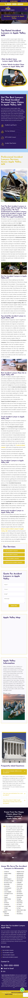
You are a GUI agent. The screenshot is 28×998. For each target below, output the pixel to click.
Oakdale (19, 882)
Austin (6, 875)
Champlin (7, 886)
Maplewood (20, 873)
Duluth (6, 895)
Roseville (19, 897)
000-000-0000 (11, 965)
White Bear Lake (21, 910)
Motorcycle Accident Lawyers (13, 562)
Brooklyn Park (8, 882)
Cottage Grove (8, 893)
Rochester (20, 893)
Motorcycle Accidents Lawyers (10, 957)
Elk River (6, 903)
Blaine (6, 877)
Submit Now (14, 605)
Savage (19, 899)
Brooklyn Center (8, 881)
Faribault (6, 904)
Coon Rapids (7, 892)
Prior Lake (19, 888)
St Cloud (19, 904)
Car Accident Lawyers (11, 551)
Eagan (6, 897)
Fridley (6, 908)
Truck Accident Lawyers (12, 558)
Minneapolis (20, 875)
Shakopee (19, 901)
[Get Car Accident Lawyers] (8, 8)
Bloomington (7, 879)
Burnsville (6, 884)
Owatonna (20, 884)
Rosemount (20, 895)
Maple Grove (20, 871)
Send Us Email (8, 968)
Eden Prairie (7, 899)
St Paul (19, 908)
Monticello (20, 879)
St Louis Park (20, 906)
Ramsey (19, 890)
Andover (6, 871)
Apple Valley (7, 873)
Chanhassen (7, 888)
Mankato (6, 915)
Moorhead (20, 881)
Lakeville (6, 913)
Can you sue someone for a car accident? (13, 794)
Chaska (6, 890)
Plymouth (19, 886)
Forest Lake (7, 906)
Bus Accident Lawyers (11, 554)
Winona (19, 912)
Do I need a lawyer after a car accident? (12, 772)
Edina (5, 901)
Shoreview (20, 903)
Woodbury (20, 913)
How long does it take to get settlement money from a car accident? (12, 801)
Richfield (19, 892)
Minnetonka (20, 877)
